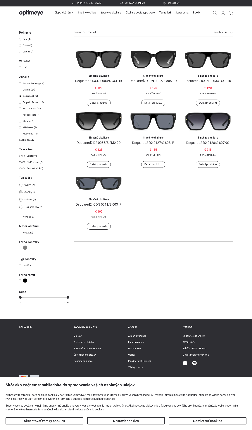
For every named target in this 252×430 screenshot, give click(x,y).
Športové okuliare (111, 12)
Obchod (92, 32)
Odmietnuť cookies (207, 421)
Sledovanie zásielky (84, 342)
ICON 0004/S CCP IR (98, 81)
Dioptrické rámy (64, 12)
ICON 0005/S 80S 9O (153, 81)
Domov (77, 32)
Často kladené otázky (85, 355)
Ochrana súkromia (83, 361)
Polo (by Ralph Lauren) (139, 361)
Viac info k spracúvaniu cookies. (86, 409)
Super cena (182, 12)
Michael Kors (134, 348)
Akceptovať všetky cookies (44, 421)
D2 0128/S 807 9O (207, 143)
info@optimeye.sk (199, 355)
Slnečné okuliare (86, 12)
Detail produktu (99, 102)
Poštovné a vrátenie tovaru (87, 348)
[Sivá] (24, 247)
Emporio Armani (136, 342)
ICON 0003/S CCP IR (207, 81)
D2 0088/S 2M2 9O (99, 143)
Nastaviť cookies (126, 421)
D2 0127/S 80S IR (153, 143)
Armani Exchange (137, 336)
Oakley (131, 355)
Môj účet (78, 336)
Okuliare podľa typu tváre (140, 12)
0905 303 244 (174, 3)
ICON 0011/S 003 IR (99, 204)
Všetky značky (135, 367)
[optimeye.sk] (31, 13)
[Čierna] (24, 280)
